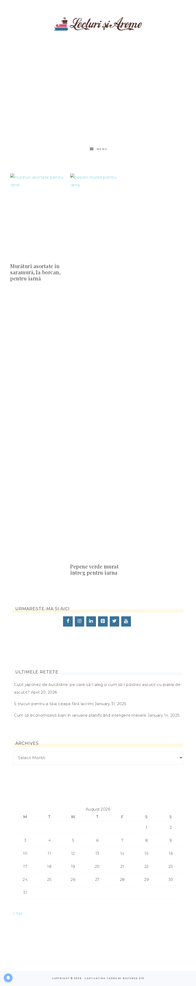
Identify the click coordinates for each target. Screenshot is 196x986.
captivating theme (101, 978)
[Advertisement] (98, 87)
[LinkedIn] (91, 621)
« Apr (18, 913)
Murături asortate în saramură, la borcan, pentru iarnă (35, 272)
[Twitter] (114, 621)
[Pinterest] (103, 621)
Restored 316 (133, 978)
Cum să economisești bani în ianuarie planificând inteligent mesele (80, 715)
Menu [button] (102, 149)
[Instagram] (79, 621)
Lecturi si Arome (98, 21)
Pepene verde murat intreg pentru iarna (94, 569)
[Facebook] (68, 621)
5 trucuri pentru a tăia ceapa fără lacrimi (53, 703)
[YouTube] (126, 621)
